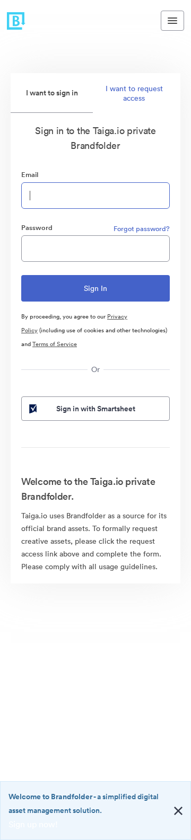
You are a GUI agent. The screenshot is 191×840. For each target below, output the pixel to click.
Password (37, 227)
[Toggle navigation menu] (172, 21)
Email (29, 174)
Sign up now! (33, 824)
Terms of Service (54, 344)
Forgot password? (142, 228)
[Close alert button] (178, 810)
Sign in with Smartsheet (95, 408)
